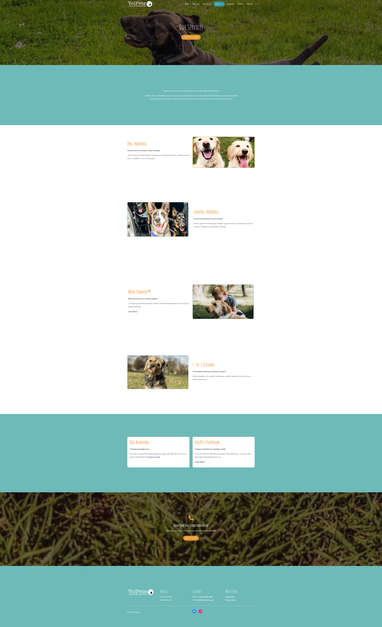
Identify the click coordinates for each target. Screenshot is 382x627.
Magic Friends (154, 457)
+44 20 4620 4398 (205, 597)
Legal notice (230, 597)
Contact (250, 3)
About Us (196, 3)
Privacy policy (230, 600)
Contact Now (191, 37)
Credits (240, 3)
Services (218, 3)
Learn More (132, 312)
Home (187, 3)
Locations (230, 3)
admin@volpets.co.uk (206, 600)
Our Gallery (207, 3)
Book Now (191, 538)
